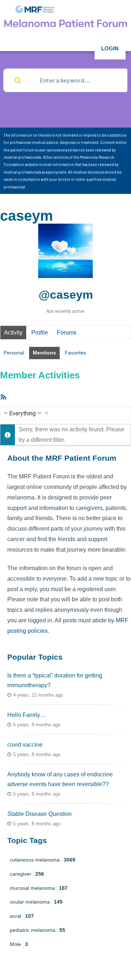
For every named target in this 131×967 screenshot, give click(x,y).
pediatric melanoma (37, 930)
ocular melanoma (36, 902)
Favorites (75, 353)
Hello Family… (26, 715)
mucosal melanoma (39, 888)
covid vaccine (25, 745)
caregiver (27, 874)
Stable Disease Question (39, 814)
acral (22, 916)
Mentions (44, 353)
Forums (66, 332)
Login (110, 48)
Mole (19, 944)
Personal (14, 353)
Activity (13, 332)
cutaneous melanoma (42, 860)
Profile (39, 332)
